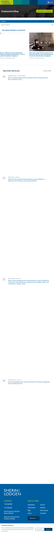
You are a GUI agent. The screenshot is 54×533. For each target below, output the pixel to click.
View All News (47, 70)
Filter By (3, 21)
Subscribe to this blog (44, 11)
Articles (20, 75)
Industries (42, 507)
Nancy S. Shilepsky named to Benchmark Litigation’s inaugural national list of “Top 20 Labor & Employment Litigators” (12, 54)
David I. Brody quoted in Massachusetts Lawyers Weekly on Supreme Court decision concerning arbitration (26, 180)
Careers (30, 513)
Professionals (31, 504)
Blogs (29, 510)
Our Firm (42, 504)
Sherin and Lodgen (6, 2)
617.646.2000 (8, 504)
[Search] (52, 24)
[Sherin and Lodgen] (12, 492)
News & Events (44, 510)
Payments (32, 518)
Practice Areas (31, 507)
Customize (39, 529)
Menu (51, 2)
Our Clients (43, 513)
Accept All (48, 529)
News (23, 75)
